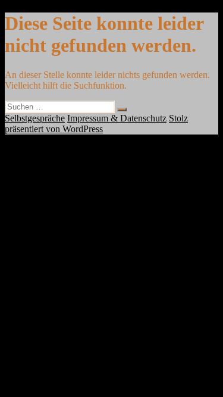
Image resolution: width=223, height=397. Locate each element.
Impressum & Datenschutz (117, 118)
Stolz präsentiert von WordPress (96, 123)
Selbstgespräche (35, 118)
